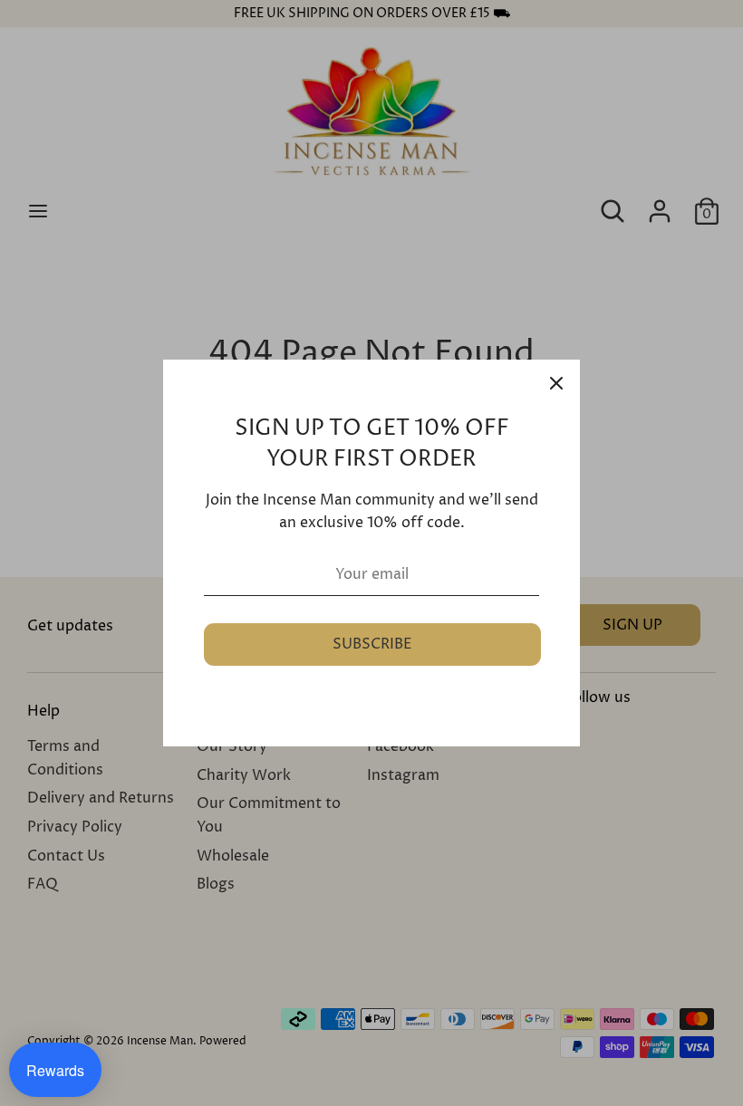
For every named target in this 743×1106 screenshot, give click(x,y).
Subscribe (372, 644)
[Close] (556, 383)
